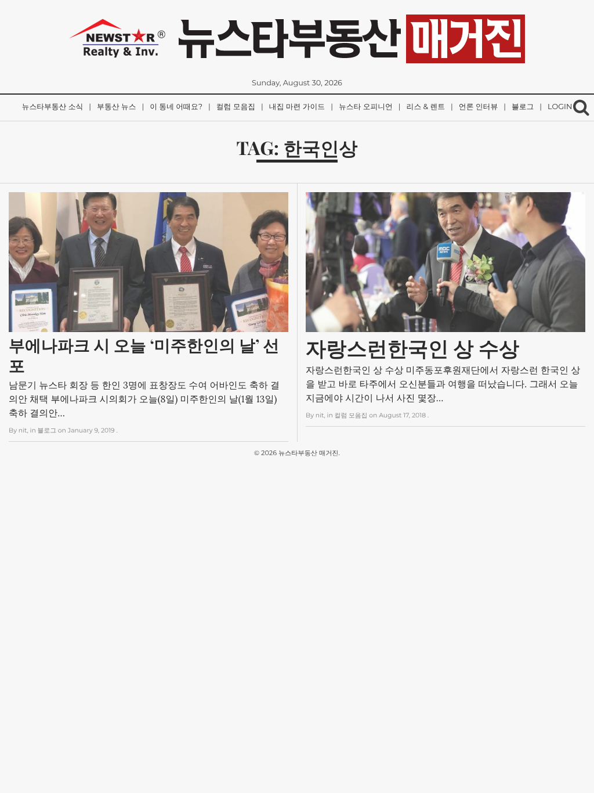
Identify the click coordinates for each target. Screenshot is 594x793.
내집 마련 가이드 (297, 107)
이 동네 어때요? (176, 107)
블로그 (523, 107)
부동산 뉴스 (116, 107)
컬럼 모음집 (235, 107)
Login (560, 107)
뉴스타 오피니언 (366, 107)
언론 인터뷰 (478, 107)
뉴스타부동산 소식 (53, 107)
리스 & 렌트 (426, 107)
